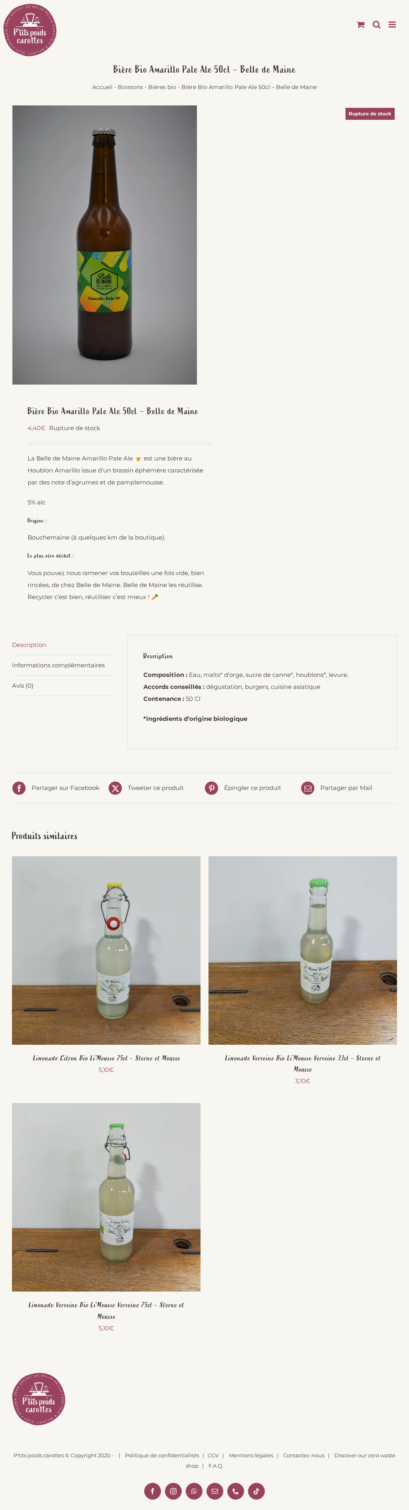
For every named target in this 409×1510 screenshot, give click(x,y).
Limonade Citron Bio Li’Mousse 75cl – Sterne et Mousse (106, 1058)
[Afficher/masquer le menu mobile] (393, 24)
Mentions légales (251, 1455)
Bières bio (162, 87)
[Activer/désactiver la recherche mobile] (377, 24)
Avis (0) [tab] (23, 685)
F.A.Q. (215, 1465)
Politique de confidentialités (162, 1455)
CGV (213, 1455)
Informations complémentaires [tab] (58, 665)
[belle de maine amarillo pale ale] (104, 245)
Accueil (102, 87)
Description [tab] (29, 645)
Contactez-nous (303, 1455)
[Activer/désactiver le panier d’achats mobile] (361, 24)
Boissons (130, 87)
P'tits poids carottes (39, 1455)
